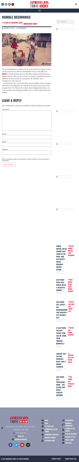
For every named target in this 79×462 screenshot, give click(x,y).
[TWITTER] (6, 4)
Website (5, 149)
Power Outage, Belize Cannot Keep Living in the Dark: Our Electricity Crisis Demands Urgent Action (61, 258)
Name (4, 134)
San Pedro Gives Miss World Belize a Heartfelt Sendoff (61, 285)
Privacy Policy (56, 459)
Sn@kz (4, 74)
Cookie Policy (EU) (70, 459)
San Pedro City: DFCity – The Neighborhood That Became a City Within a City (61, 310)
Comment (6, 109)
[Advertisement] (65, 73)
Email (4, 142)
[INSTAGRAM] (12, 4)
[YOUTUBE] (9, 4)
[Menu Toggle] (39, 10)
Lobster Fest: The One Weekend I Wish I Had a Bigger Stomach (61, 360)
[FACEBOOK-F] (2, 4)
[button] (76, 4)
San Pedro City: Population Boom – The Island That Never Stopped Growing (60, 386)
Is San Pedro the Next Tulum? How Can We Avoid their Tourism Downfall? (61, 336)
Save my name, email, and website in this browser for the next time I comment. (25, 159)
